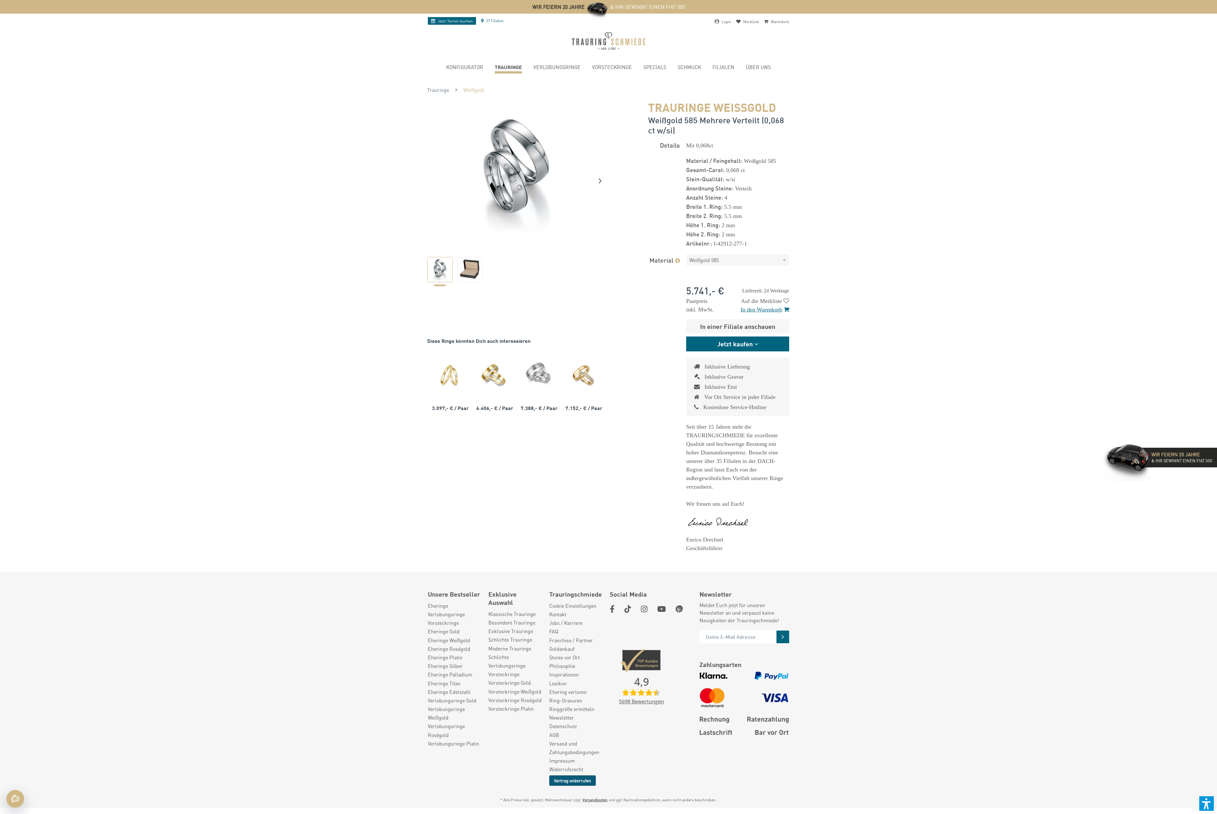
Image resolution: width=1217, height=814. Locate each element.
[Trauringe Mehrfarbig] (493, 375)
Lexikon (558, 683)
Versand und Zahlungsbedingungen (574, 747)
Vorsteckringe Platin (511, 708)
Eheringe (438, 605)
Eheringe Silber (445, 666)
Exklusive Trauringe (510, 631)
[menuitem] (465, 68)
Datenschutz (563, 726)
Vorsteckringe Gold (509, 682)
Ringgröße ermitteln (571, 709)
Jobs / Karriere (566, 622)
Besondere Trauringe (511, 622)
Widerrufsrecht (566, 769)
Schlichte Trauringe (510, 639)
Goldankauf (562, 648)
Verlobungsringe (446, 614)
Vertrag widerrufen (572, 780)
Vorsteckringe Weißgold (514, 691)
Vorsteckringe (443, 622)
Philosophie (562, 666)
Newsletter (561, 717)
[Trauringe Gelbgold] (449, 375)
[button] (1206, 803)
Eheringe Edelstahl (449, 692)
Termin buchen (455, 21)
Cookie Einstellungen (572, 605)
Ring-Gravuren (565, 700)
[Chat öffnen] (15, 799)
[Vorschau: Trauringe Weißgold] (440, 269)
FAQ (553, 631)
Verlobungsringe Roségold (446, 730)
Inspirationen (564, 674)
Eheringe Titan (444, 683)
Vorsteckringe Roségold (515, 700)
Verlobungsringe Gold (452, 700)
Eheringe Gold (444, 631)
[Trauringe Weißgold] (538, 375)
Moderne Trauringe (509, 648)
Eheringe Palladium (450, 674)
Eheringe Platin (445, 657)
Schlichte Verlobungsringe (506, 661)
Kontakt (557, 614)
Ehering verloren (568, 692)
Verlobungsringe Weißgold (446, 713)
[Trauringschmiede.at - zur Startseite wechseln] (608, 41)
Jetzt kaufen (735, 343)
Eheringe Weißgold (449, 640)
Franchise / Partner (571, 640)
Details (670, 145)
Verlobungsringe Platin (453, 743)
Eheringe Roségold (449, 648)
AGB (554, 735)
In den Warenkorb (761, 309)
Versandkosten (595, 800)
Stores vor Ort (564, 657)
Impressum (562, 760)
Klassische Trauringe (512, 614)
